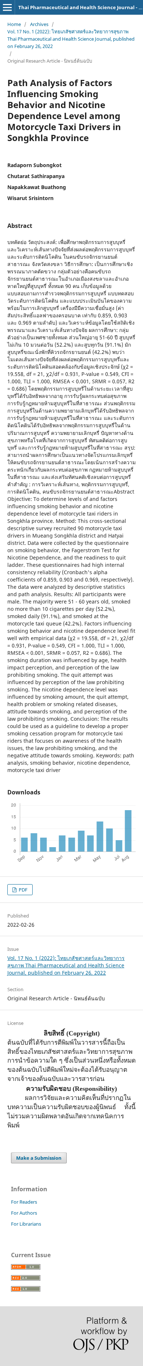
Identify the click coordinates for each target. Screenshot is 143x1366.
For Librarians (26, 1224)
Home (14, 24)
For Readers (24, 1202)
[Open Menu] (7, 7)
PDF (22, 889)
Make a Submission (39, 1158)
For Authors (24, 1213)
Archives (39, 24)
